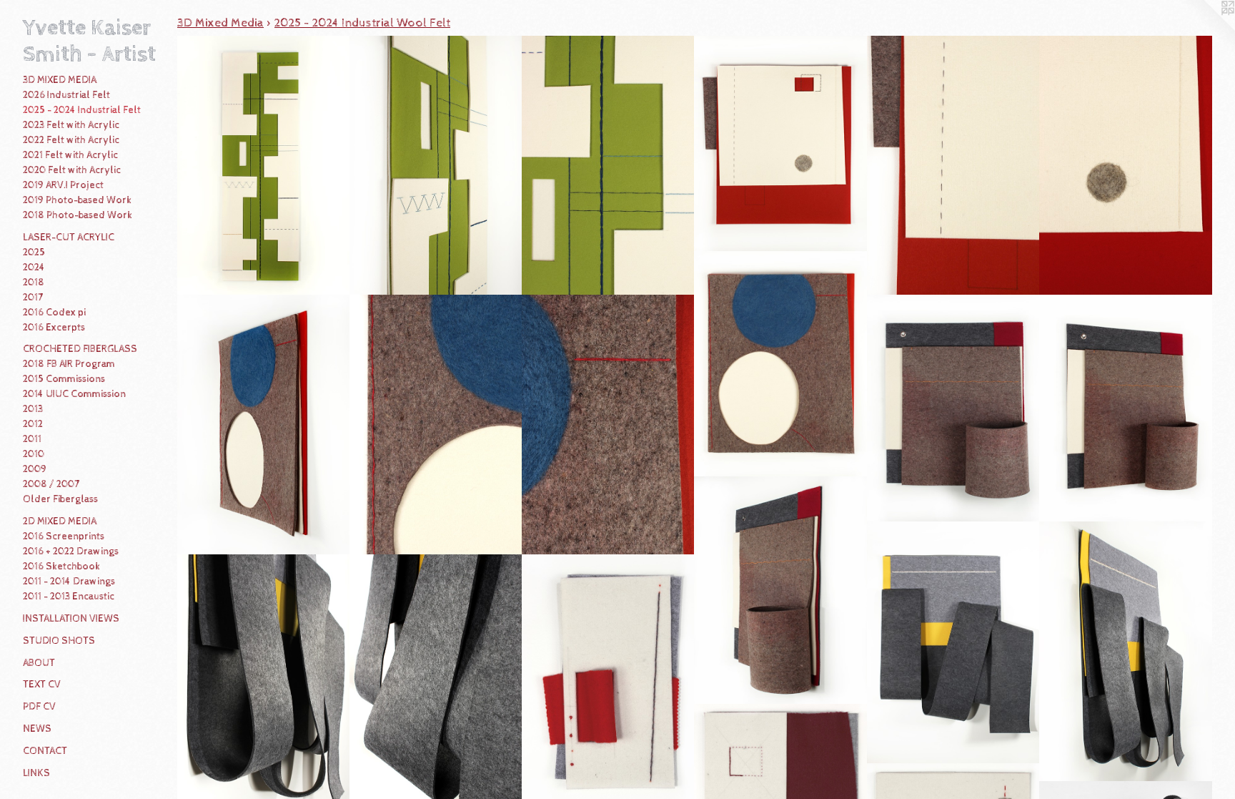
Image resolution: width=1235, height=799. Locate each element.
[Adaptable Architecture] (780, 144)
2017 (33, 297)
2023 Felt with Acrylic (71, 125)
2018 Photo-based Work (77, 215)
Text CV (42, 684)
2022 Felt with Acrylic (71, 140)
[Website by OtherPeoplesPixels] (1206, 28)
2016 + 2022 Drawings (71, 551)
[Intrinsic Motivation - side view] (1125, 651)
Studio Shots (59, 641)
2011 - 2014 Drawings (69, 581)
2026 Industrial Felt (66, 95)
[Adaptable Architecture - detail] (953, 166)
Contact (45, 751)
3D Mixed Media (59, 80)
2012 (33, 424)
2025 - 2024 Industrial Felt (82, 110)
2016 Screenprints (63, 536)
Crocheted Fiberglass (80, 349)
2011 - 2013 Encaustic (68, 596)
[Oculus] (780, 364)
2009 (34, 469)
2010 (33, 454)
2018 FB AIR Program (69, 364)
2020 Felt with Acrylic (72, 170)
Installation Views (71, 618)
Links (36, 773)
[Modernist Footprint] (263, 166)
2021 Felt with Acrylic (70, 155)
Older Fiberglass (60, 499)
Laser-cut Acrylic (68, 237)
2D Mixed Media (59, 521)
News (37, 729)
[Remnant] (953, 408)
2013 (33, 409)
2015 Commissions (64, 379)
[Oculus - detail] (435, 425)
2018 (33, 282)
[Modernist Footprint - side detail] (435, 166)
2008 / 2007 (51, 484)
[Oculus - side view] (263, 425)
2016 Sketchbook (61, 566)
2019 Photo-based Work (77, 200)
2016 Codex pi (54, 312)
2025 (34, 252)
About (39, 663)
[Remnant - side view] (1125, 408)
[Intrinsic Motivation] (953, 642)
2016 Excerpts (54, 327)
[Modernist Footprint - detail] (608, 166)
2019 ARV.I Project (63, 185)
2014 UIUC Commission (74, 394)
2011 (32, 439)
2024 (34, 267)
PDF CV (39, 706)
